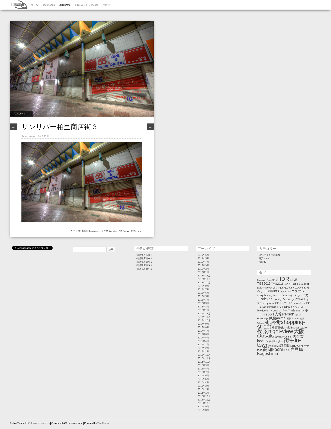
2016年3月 (203, 386)
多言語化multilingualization (290, 327)
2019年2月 (203, 268)
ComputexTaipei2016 (267, 280)
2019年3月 (203, 265)
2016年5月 (203, 379)
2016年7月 (203, 372)
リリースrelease (289, 310)
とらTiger (278, 287)
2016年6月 (203, 375)
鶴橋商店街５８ (144, 268)
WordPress (103, 423)
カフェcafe (285, 291)
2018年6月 (203, 293)
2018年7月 (203, 289)
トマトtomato (284, 306)
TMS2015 (277, 283)
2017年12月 (204, 313)
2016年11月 (204, 358)
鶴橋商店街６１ (144, 258)
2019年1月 (203, 272)
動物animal (277, 318)
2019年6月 (203, 255)
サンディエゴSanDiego (281, 295)
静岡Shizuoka (290, 345)
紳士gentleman (284, 336)
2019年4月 (203, 262)
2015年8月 (203, 410)
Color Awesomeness (39, 423)
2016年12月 (204, 355)
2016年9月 (203, 365)
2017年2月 (203, 348)
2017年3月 (203, 344)
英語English (276, 341)
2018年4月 (203, 299)
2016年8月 (203, 368)
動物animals (293, 318)
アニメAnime (299, 287)
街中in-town (136, 231)
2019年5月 (203, 258)
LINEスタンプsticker (86, 4)
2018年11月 (204, 279)
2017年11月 (204, 317)
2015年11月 (204, 399)
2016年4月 (203, 382)
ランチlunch (272, 311)
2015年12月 (204, 396)
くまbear (303, 283)
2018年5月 (203, 296)
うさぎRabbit (291, 284)
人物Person (284, 314)
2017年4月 (203, 341)
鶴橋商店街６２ (144, 255)
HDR (78, 231)
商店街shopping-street (92, 231)
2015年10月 (204, 403)
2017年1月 (203, 351)
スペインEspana (282, 299)
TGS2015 (263, 283)
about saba (49, 4)
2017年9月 (203, 324)
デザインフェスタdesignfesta (289, 303)
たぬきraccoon (264, 287)
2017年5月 (203, 337)
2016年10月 (204, 361)
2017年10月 (204, 320)
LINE (293, 280)
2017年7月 (203, 330)
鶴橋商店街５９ (144, 265)
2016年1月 (203, 392)
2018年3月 (203, 303)
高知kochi (273, 349)
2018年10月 (204, 282)
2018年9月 (203, 286)
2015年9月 (203, 406)
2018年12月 (204, 275)
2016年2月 (203, 389)
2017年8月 (203, 327)
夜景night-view (110, 231)
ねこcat (287, 287)
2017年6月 (203, 334)
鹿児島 (286, 350)
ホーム (34, 4)
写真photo (64, 4)
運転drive (274, 345)
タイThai (297, 299)
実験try (107, 4)
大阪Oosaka (124, 231)
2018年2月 (203, 306)
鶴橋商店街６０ (144, 262)
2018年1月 (203, 310)
